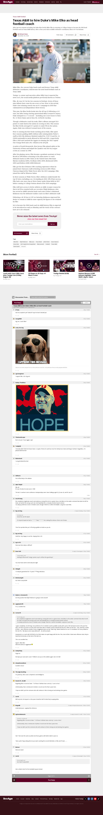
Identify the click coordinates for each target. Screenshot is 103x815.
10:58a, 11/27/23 (86, 705)
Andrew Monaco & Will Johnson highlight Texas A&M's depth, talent (87, 275)
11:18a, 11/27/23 (86, 747)
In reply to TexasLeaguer (77, 551)
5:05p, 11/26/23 (86, 498)
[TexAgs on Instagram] (92, 798)
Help (32, 799)
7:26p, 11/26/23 (86, 595)
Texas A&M (54, 244)
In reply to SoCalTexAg (78, 612)
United (53, 2)
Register (89, 2)
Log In (85, 2)
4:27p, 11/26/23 (86, 318)
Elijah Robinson (24, 242)
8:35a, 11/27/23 (87, 680)
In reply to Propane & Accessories (75, 705)
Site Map (51, 799)
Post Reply (17, 303)
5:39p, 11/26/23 (86, 551)
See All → (97, 254)
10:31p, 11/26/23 (86, 663)
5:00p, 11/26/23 (86, 484)
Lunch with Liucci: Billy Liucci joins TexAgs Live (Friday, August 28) (13, 275)
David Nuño (83, 279)
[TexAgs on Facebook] (88, 798)
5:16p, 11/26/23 (86, 510)
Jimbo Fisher (46, 242)
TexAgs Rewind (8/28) (61, 273)
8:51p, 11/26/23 (86, 650)
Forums (18, 2)
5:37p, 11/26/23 (86, 542)
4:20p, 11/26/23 (86, 309)
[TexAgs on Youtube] (95, 798)
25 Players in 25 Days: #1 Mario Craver (37, 274)
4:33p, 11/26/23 (86, 373)
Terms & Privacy (43, 799)
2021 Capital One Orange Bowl (28, 244)
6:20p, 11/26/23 (86, 568)
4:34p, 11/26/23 (86, 437)
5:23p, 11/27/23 (86, 756)
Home (17, 799)
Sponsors (47, 2)
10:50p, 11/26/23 (86, 672)
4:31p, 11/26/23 (86, 327)
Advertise (28, 799)
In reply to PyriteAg (79, 510)
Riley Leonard (40, 244)
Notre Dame (16, 246)
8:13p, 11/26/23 (86, 612)
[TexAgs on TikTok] (98, 798)
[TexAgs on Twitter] (85, 798)
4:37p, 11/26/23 (86, 446)
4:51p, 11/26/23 (86, 458)
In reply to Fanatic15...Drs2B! (76, 714)
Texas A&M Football (19, 16)
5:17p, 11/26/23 (86, 533)
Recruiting (30, 2)
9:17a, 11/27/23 (87, 696)
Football (23, 2)
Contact (37, 799)
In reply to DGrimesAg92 (78, 756)
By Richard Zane (23, 34)
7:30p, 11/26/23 (86, 604)
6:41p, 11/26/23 (86, 577)
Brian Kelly (16, 244)
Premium (41, 2)
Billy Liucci (31, 242)
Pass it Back (39, 242)
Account (22, 799)
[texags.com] (8, 2)
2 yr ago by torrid (30, 307)
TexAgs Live (58, 275)
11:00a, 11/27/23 (86, 714)
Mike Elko (16, 242)
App (62, 799)
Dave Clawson (54, 242)
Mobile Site (56, 799)
